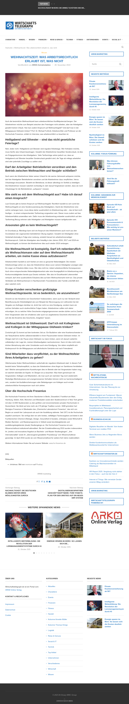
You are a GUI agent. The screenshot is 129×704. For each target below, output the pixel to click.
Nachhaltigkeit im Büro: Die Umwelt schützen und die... (61, 4)
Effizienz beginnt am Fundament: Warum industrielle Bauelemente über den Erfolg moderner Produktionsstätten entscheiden (106, 397)
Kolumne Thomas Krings (58, 625)
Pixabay (39, 464)
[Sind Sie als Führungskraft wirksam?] (96, 182)
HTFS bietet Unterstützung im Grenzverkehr (114, 324)
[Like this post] (39, 482)
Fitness (80, 40)
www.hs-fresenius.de (57, 443)
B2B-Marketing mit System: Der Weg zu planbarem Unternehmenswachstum (70, 8)
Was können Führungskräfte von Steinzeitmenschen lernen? (115, 166)
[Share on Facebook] (41, 482)
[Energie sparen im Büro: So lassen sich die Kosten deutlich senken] (64, 525)
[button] (52, 4)
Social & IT (116, 40)
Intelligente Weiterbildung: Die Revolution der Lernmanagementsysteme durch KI (24, 543)
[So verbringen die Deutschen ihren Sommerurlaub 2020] (96, 308)
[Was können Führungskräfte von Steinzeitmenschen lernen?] (96, 165)
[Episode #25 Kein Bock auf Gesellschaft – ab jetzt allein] (96, 208)
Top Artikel (52, 652)
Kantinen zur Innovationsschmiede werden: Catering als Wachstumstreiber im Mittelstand (106, 463)
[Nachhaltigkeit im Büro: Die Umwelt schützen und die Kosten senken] (116, 139)
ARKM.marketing (44, 474)
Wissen (32, 40)
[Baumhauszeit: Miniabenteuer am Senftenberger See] (96, 293)
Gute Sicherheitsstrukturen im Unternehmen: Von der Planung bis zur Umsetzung (104, 387)
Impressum (9, 604)
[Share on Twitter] (44, 482)
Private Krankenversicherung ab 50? (97, 83)
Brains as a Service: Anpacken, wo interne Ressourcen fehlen (115, 275)
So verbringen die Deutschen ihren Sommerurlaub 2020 (114, 308)
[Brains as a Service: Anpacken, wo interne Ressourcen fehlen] (96, 275)
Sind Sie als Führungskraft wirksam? (113, 181)
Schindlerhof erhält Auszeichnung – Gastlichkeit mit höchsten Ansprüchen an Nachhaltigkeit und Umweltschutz (115, 253)
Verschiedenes (54, 663)
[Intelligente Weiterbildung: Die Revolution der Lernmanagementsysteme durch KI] (24, 525)
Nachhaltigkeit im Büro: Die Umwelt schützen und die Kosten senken (96, 138)
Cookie (8, 615)
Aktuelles (51, 586)
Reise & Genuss (56, 40)
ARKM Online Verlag (13, 590)
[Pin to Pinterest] (47, 482)
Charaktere (10, 40)
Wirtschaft (52, 669)
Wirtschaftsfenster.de (105, 454)
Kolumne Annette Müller (57, 619)
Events (105, 40)
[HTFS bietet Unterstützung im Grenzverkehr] (96, 326)
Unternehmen (93, 40)
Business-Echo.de (102, 419)
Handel (22, 40)
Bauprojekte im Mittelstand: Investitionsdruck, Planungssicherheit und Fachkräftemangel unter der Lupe (105, 408)
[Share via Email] (50, 482)
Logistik (51, 630)
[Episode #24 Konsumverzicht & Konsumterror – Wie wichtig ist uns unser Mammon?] (96, 224)
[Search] (122, 47)
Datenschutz (10, 610)
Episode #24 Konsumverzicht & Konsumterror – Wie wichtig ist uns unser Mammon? (115, 225)
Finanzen (42, 40)
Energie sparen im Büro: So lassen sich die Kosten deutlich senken (97, 120)
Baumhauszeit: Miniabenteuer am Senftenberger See (115, 291)
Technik (69, 40)
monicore (29, 464)
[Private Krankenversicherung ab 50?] (116, 85)
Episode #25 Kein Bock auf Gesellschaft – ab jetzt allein (114, 208)
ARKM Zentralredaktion (41, 65)
